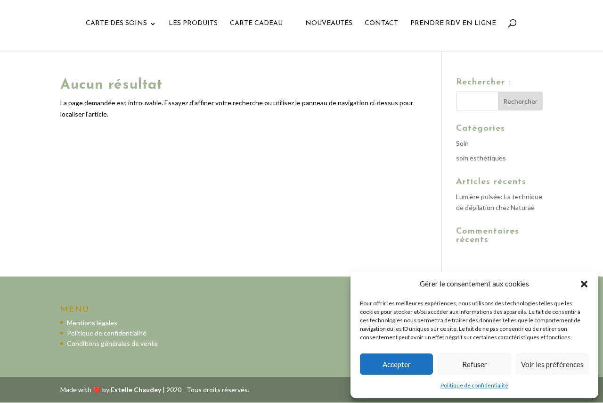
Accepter (397, 364)
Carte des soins (116, 23)
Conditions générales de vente (112, 343)
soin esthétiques (481, 158)
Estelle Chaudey (136, 390)
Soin (462, 143)
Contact (381, 23)
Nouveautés (328, 23)
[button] (584, 284)
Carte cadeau (256, 23)
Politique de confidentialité (474, 385)
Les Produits (193, 23)
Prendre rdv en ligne (453, 23)
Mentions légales (92, 323)
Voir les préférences (552, 364)
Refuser (474, 364)
